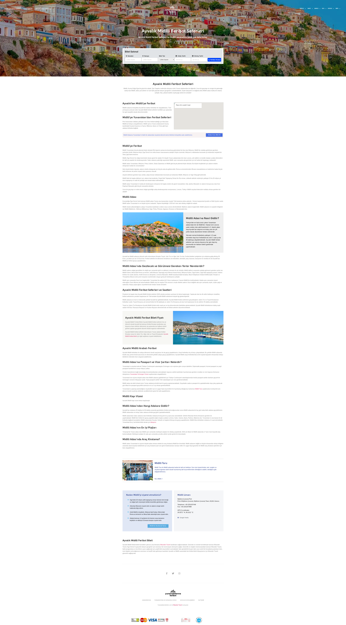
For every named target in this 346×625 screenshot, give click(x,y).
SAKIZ (309, 8)
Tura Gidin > (159, 479)
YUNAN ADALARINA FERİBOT (12, 9)
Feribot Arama (215, 60)
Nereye (146, 56)
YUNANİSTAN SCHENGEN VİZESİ (165, 600)
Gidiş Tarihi (181, 56)
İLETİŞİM (201, 600)
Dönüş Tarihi (198, 56)
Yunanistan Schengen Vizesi (139, 374)
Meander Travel (165, 544)
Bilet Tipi (162, 56)
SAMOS (316, 8)
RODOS (330, 8)
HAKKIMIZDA (146, 600)
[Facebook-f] (166, 573)
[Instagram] (179, 573)
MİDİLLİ (302, 8)
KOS (323, 8)
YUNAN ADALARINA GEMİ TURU (42, 9)
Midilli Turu (198, 389)
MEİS (337, 8)
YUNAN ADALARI (28, 9)
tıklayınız (153, 422)
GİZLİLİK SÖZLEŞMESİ (187, 600)
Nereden (130, 56)
